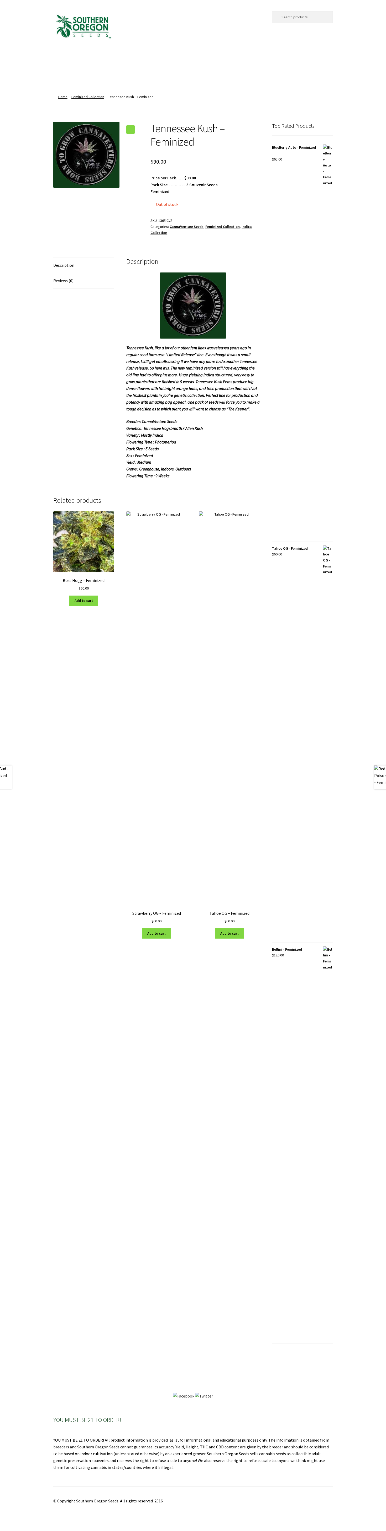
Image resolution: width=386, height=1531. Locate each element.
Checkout (123, 57)
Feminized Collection (87, 96)
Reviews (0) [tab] (63, 280)
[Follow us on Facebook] (183, 1396)
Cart (102, 57)
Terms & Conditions (71, 77)
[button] (130, 129)
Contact (148, 57)
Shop (233, 57)
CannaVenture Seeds (187, 226)
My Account (175, 57)
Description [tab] (63, 265)
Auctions (80, 57)
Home (58, 57)
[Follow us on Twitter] (204, 1396)
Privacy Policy (207, 57)
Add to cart (84, 600)
